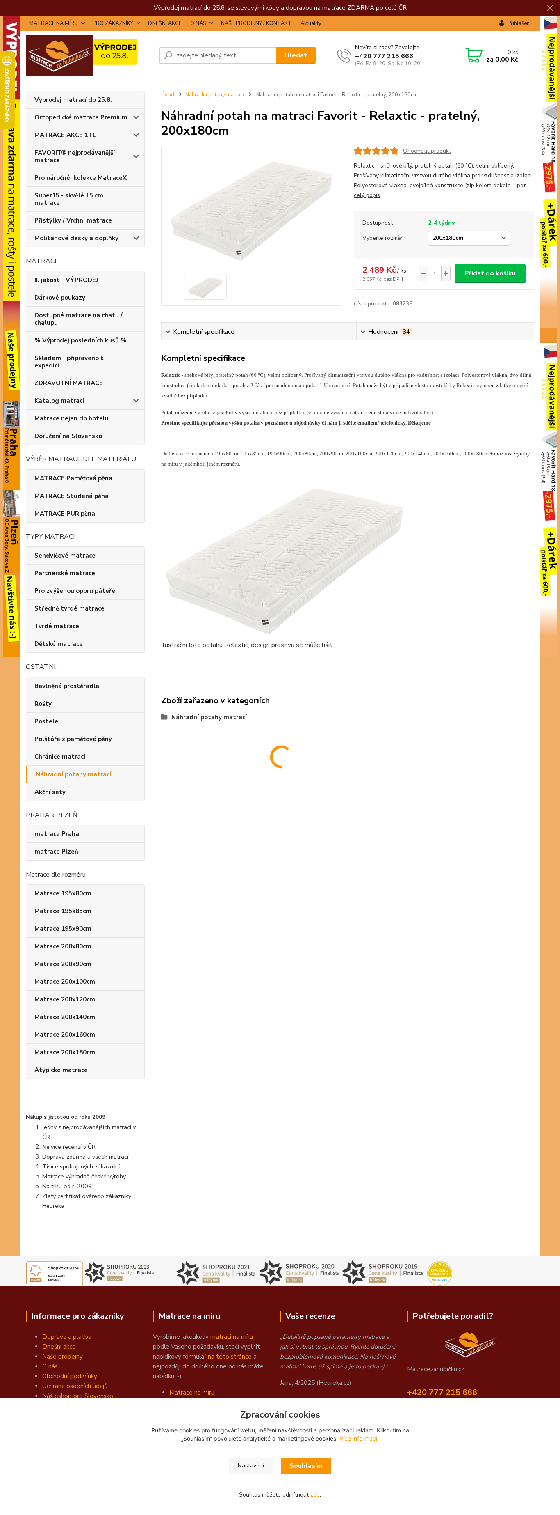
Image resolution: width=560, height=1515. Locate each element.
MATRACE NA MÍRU (53, 23)
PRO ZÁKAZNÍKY (113, 23)
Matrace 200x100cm (64, 982)
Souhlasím (306, 1465)
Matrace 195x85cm (62, 911)
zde (315, 1495)
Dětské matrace (58, 644)
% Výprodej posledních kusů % (80, 340)
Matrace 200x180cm (64, 1052)
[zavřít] (549, 8)
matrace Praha (56, 834)
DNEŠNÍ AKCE (165, 23)
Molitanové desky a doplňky (76, 238)
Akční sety (50, 792)
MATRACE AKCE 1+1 (65, 135)
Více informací (358, 1438)
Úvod (167, 95)
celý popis (367, 195)
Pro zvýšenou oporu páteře (74, 591)
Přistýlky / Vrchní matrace (73, 220)
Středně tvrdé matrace (69, 608)
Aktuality (310, 23)
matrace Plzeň (56, 851)
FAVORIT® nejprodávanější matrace (74, 156)
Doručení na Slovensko (68, 436)
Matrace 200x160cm (64, 1035)
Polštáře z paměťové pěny (73, 739)
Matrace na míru (191, 1393)
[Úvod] (89, 55)
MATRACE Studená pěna (71, 496)
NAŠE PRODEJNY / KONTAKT (256, 23)
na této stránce (230, 1356)
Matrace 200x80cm (62, 946)
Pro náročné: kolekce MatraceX (80, 178)
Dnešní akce (59, 1347)
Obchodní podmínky (69, 1376)
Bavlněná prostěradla (66, 686)
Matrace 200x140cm (64, 1017)
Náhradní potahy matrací (73, 774)
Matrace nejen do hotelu (71, 418)
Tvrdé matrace (56, 626)
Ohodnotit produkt (427, 151)
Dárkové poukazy (59, 298)
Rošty (43, 704)
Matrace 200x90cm (62, 964)
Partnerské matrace (64, 573)
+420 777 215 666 (384, 56)
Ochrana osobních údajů (74, 1386)
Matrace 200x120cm (64, 999)
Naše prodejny (62, 1356)
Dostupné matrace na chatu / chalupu (78, 319)
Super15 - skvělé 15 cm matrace (68, 199)
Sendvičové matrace (65, 555)
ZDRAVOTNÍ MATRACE (68, 383)
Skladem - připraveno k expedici (69, 362)
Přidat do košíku (490, 273)
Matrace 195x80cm (62, 893)
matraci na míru (231, 1337)
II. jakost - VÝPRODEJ (66, 280)
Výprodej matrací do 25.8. (73, 100)
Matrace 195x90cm (62, 929)
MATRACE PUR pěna (64, 514)
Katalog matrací (59, 401)
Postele (46, 721)
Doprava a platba (66, 1337)
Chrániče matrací (59, 757)
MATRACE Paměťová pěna (73, 478)
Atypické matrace (61, 1070)
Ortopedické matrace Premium (80, 117)
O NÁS (198, 23)
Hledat (296, 55)
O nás (50, 1366)
